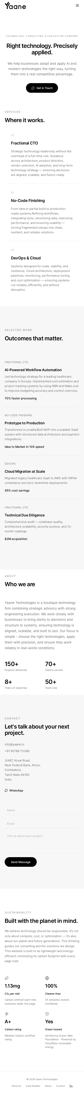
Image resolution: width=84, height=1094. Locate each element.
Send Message (20, 862)
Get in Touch (45, 88)
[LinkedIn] (71, 1086)
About (48, 1085)
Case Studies (33, 1085)
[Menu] (77, 5)
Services (16, 1085)
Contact (60, 1085)
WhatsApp (16, 790)
